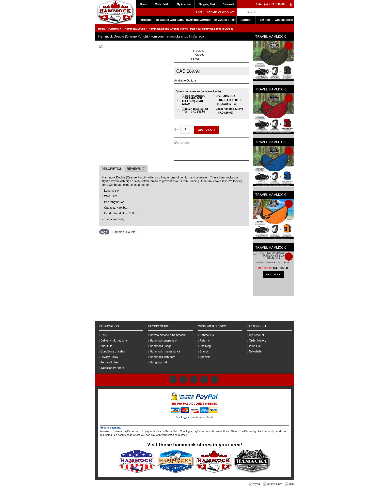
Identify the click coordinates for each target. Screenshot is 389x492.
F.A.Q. (104, 335)
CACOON (245, 20)
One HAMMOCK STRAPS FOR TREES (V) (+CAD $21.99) (229, 100)
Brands (204, 351)
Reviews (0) (136, 168)
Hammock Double (135, 28)
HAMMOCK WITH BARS (170, 20)
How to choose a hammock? (168, 335)
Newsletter (256, 351)
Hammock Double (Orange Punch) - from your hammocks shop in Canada (191, 28)
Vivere (188, 46)
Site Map (205, 346)
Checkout (228, 4)
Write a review (218, 142)
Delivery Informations (114, 340)
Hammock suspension (164, 340)
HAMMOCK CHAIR (225, 20)
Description (112, 168)
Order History (257, 340)
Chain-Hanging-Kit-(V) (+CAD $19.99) (229, 111)
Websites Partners (112, 368)
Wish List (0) (162, 4)
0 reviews (199, 142)
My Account (184, 4)
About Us (106, 346)
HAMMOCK (145, 20)
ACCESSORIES (284, 20)
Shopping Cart (207, 4)
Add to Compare (237, 131)
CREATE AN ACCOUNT (220, 12)
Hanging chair (159, 362)
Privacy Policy (109, 357)
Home (143, 4)
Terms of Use (109, 362)
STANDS (265, 20)
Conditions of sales (112, 351)
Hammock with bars (162, 357)
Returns (205, 340)
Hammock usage (161, 346)
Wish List (255, 346)
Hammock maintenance (165, 351)
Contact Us (207, 335)
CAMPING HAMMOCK (199, 20)
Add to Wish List (236, 127)
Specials (205, 357)
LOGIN (200, 12)
